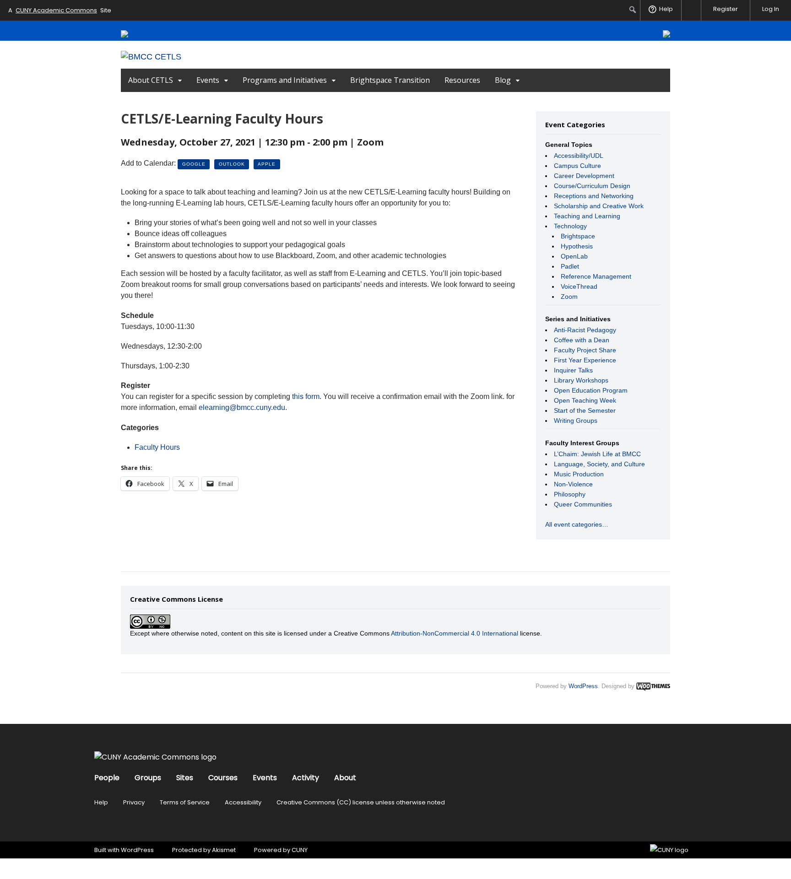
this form (306, 396)
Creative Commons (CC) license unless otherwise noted (360, 802)
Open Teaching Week (585, 400)
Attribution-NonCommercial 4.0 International (454, 633)
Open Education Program (591, 390)
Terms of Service (185, 802)
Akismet (224, 850)
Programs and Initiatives (285, 80)
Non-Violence (573, 484)
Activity (305, 777)
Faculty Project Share (585, 350)
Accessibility (243, 802)
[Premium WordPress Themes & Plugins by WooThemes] (653, 686)
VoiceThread (579, 286)
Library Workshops (581, 380)
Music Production (579, 474)
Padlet (570, 266)
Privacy (134, 802)
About (345, 777)
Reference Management (596, 276)
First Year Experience (585, 360)
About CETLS (150, 80)
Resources (462, 80)
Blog (503, 80)
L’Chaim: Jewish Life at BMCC (597, 454)
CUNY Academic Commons (56, 10)
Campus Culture (577, 165)
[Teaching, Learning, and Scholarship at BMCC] (151, 56)
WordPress (583, 686)
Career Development (584, 175)
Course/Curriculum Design (592, 185)
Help (101, 802)
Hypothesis (577, 246)
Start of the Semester (585, 410)
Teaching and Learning (587, 216)
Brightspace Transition (390, 80)
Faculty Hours (157, 447)
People (106, 777)
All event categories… (576, 524)
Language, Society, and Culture (599, 464)
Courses (223, 777)
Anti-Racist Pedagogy (585, 330)
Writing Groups (575, 420)
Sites (184, 777)
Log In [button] (770, 9)
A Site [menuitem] (59, 10)
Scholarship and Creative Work (599, 206)
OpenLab (574, 256)
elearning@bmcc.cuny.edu (242, 407)
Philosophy (569, 494)
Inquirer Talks (573, 370)
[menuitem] (633, 9)
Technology (570, 226)
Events (207, 80)
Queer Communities (583, 504)
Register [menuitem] (725, 9)
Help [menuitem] (666, 9)
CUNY (300, 850)
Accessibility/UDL (578, 155)
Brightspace (578, 236)
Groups (148, 777)
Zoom (569, 296)
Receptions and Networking (594, 196)
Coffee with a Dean (581, 340)
